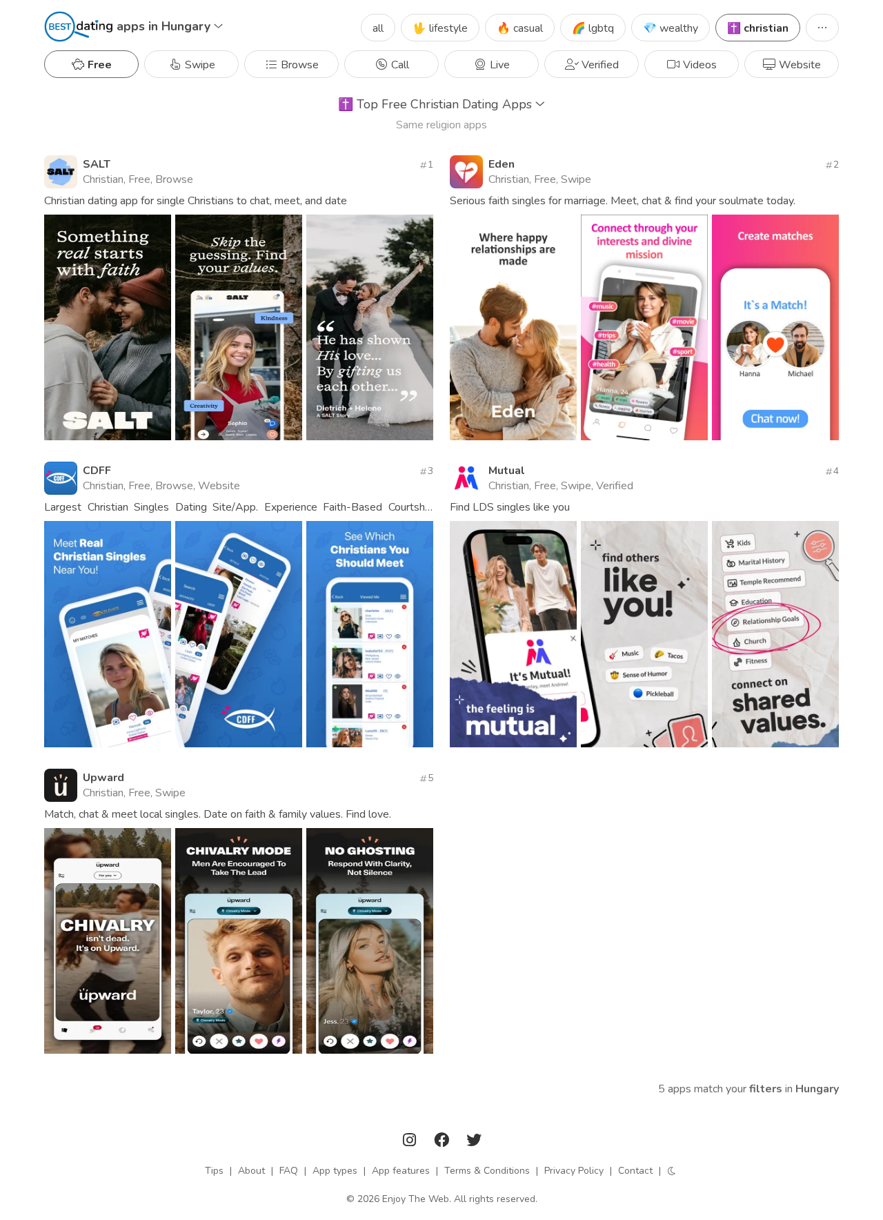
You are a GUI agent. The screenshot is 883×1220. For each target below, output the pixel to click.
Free (98, 64)
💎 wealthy (670, 28)
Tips (214, 1170)
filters (765, 1088)
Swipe (198, 64)
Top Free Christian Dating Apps (436, 104)
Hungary (817, 1088)
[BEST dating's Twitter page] (474, 1142)
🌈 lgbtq (593, 28)
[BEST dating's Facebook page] (443, 1142)
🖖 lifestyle (440, 28)
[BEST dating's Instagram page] (411, 1142)
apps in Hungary (165, 26)
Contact (635, 1170)
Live (498, 64)
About (251, 1170)
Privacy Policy (574, 1170)
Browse (298, 64)
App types (334, 1170)
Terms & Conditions (487, 1170)
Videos (698, 64)
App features (401, 1170)
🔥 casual (520, 28)
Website (798, 64)
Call (398, 64)
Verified (599, 64)
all (378, 28)
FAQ (288, 1170)
